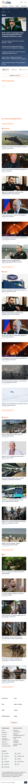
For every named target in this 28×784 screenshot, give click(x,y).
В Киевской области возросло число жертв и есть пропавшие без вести (14, 381)
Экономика (24, 6)
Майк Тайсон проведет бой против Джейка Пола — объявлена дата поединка (14, 57)
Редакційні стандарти (16, 741)
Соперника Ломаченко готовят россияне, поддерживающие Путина (13, 52)
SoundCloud (20, 761)
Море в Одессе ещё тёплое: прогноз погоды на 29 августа (12, 435)
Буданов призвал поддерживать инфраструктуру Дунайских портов (12, 261)
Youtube (6, 753)
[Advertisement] (14, 101)
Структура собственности (5, 739)
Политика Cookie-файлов (17, 744)
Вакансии (4, 732)
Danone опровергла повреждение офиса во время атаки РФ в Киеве (14, 290)
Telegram (6, 756)
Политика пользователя (16, 731)
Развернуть (14, 722)
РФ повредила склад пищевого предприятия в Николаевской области (14, 238)
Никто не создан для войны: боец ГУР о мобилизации (13, 572)
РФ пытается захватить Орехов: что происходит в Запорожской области (12, 659)
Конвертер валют (6, 746)
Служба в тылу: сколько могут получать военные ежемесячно (13, 681)
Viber (5, 759)
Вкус (3, 704)
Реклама (4, 736)
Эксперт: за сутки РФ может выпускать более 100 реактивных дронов (15, 404)
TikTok (19, 753)
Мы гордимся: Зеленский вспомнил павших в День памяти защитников (12, 637)
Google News (20, 756)
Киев (3, 710)
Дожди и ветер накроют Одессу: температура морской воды (11, 543)
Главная (3, 11)
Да (25, 782)
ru (21, 2)
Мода (15, 716)
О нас (3, 730)
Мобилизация (6, 716)
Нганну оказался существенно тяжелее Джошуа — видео (13, 41)
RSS (18, 764)
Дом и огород (18, 704)
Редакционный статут (17, 738)
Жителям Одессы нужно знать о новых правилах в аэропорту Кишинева (13, 478)
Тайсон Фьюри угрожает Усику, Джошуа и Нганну (14, 63)
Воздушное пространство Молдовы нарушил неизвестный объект (14, 147)
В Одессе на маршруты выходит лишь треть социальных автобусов (12, 500)
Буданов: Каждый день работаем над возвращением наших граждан (12, 192)
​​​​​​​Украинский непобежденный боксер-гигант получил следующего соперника (13, 47)
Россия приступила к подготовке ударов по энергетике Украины (14, 215)
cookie (13, 782)
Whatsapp (6, 767)
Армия (17, 6)
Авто (15, 698)
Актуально (5, 698)
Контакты (4, 734)
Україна (5, 6)
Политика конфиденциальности (18, 734)
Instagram (6, 761)
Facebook (6, 764)
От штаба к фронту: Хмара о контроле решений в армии (12, 594)
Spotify (19, 759)
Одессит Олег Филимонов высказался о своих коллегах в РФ (13, 456)
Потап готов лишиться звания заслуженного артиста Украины (14, 170)
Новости (11, 6)
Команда (4, 742)
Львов (15, 710)
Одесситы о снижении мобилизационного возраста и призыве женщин (14, 522)
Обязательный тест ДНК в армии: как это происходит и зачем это (13, 615)
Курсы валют (5, 744)
